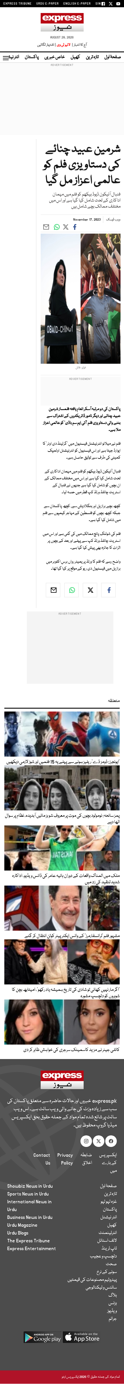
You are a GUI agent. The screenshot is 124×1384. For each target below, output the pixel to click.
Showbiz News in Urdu (30, 1186)
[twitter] (90, 590)
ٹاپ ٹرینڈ (109, 1248)
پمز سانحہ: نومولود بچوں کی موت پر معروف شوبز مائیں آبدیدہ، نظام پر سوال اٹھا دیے (62, 819)
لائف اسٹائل (107, 1240)
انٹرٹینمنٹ (108, 1233)
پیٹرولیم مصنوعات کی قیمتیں (92, 1279)
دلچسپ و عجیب (103, 1256)
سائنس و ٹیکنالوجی (101, 1287)
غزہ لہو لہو (109, 1201)
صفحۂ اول (112, 57)
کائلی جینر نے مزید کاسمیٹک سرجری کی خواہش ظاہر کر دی (71, 1050)
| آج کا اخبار (79, 45)
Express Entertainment (31, 1248)
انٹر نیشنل (108, 1217)
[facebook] (108, 590)
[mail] (53, 590)
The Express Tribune (28, 1240)
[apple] (81, 1339)
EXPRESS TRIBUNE (17, 3)
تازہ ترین (92, 57)
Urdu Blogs (17, 1233)
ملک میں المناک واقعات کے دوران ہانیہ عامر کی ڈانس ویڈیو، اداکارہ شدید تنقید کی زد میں (66, 879)
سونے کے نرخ (107, 1272)
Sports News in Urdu (28, 1194)
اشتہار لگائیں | (46, 45)
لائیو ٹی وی (63, 45)
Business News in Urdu (29, 1217)
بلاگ (112, 1295)
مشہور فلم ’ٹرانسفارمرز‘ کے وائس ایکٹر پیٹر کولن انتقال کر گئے (72, 936)
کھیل (75, 57)
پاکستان (32, 57)
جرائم (113, 1318)
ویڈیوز (112, 1311)
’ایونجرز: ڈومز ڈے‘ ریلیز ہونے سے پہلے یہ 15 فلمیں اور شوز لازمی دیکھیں (63, 762)
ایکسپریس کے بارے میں (108, 1163)
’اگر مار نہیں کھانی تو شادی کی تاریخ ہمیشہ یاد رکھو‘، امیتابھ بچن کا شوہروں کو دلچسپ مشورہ (66, 993)
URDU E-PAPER (47, 3)
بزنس (112, 1303)
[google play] (42, 1339)
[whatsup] (71, 590)
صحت (111, 1264)
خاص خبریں (54, 57)
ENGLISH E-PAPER (77, 3)
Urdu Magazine (22, 1225)
